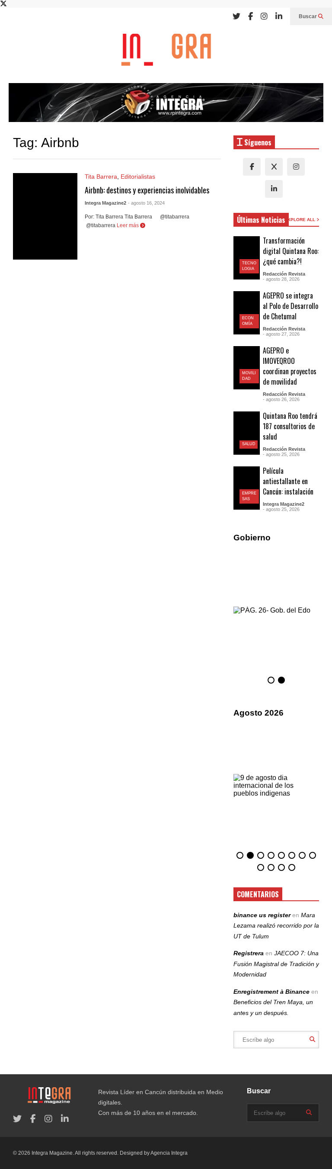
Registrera (248, 953)
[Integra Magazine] (166, 54)
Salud (248, 444)
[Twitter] (236, 16)
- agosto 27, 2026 (281, 334)
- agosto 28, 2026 (281, 279)
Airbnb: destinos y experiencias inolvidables (147, 190)
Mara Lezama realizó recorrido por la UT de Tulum (276, 926)
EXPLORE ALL (300, 219)
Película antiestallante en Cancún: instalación (288, 481)
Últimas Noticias (261, 220)
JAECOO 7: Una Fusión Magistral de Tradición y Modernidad (276, 964)
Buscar (308, 16)
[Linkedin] (278, 16)
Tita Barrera (101, 176)
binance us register (261, 915)
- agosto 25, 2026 (281, 454)
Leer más (128, 225)
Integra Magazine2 (105, 203)
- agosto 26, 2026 (281, 399)
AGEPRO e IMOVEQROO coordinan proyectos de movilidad (289, 366)
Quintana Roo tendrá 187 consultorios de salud (290, 426)
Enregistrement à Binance (271, 991)
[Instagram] (264, 16)
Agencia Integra (169, 1153)
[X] (274, 167)
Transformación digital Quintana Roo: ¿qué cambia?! (291, 251)
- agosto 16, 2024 (146, 203)
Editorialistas (138, 176)
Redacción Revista (284, 273)
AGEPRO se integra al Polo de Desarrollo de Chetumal (290, 305)
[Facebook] (250, 16)
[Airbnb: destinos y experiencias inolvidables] (45, 216)
